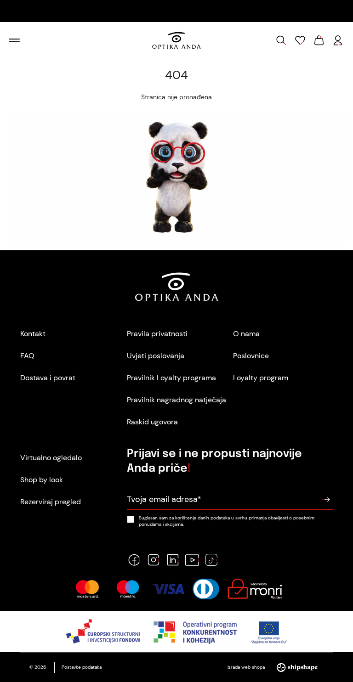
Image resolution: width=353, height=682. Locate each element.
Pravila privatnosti (157, 333)
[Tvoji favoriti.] (300, 40)
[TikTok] (211, 559)
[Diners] (206, 589)
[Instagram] (153, 559)
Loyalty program (260, 378)
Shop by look (41, 480)
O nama (246, 333)
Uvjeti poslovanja (155, 356)
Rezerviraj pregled (50, 502)
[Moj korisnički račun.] (338, 40)
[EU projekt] (176, 631)
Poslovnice (251, 356)
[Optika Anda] (176, 40)
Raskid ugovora (152, 422)
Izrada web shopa (247, 667)
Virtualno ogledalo (51, 457)
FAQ (27, 356)
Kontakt (33, 333)
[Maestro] (128, 589)
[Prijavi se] (326, 500)
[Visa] (168, 589)
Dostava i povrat (47, 378)
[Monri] (254, 589)
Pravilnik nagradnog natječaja (176, 400)
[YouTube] (192, 559)
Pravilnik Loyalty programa (171, 378)
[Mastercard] (87, 589)
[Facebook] (134, 559)
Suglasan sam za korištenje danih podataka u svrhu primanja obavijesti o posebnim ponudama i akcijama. (226, 521)
